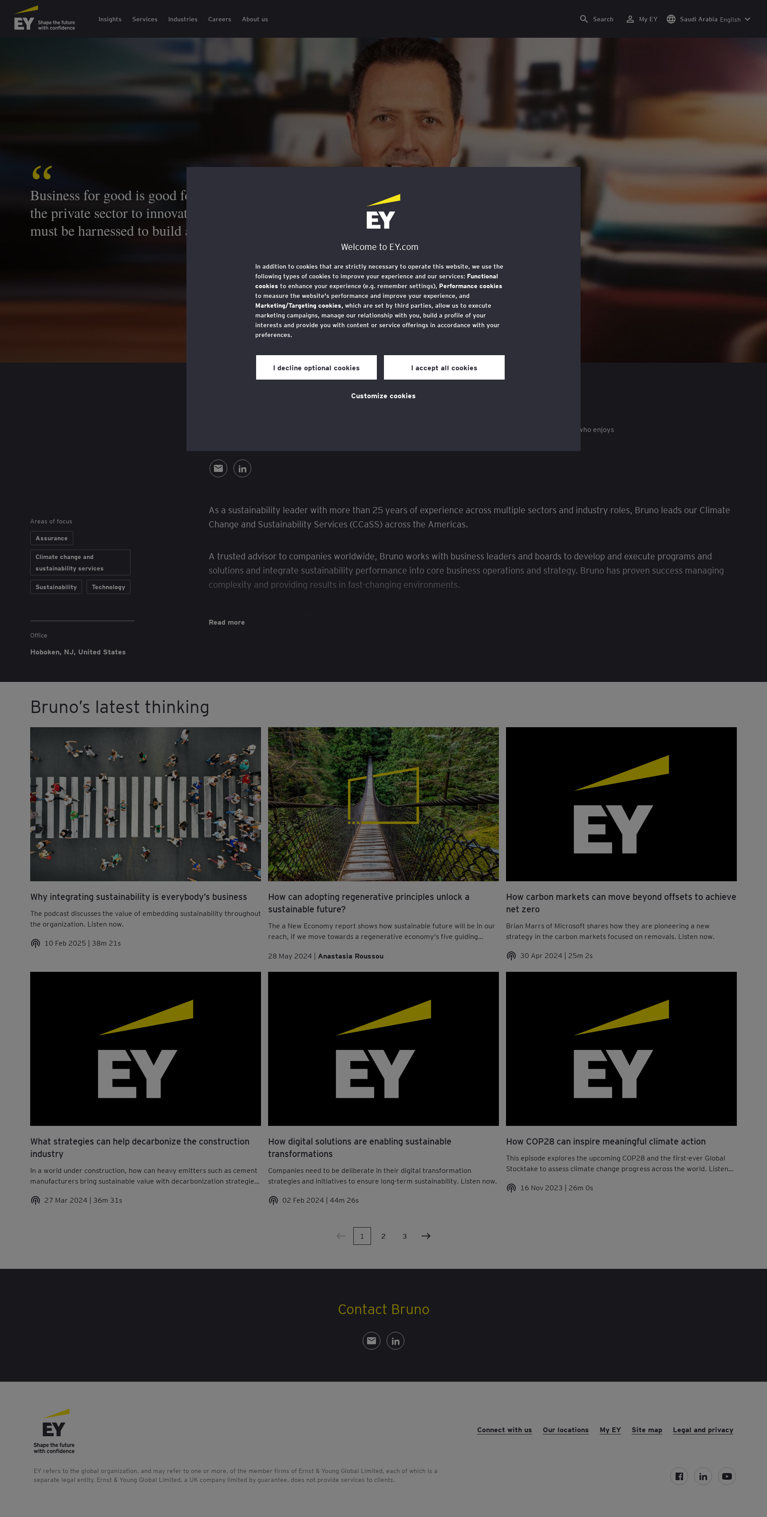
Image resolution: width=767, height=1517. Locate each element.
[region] (383, 309)
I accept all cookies (444, 367)
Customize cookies (383, 395)
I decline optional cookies (316, 367)
